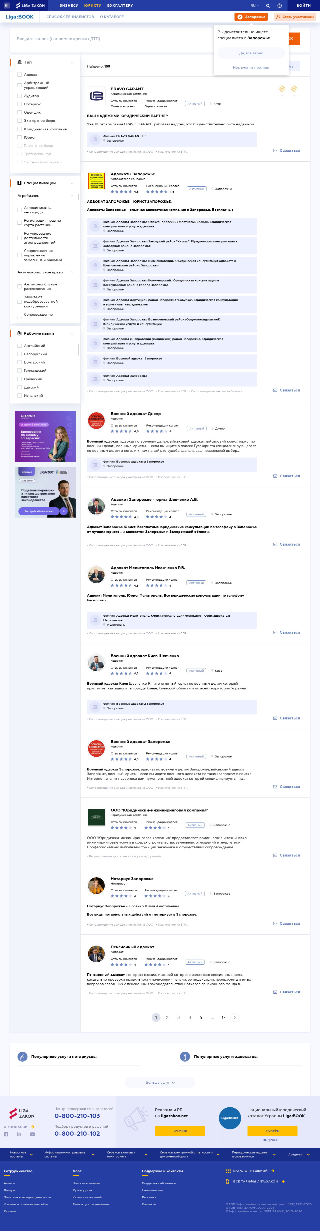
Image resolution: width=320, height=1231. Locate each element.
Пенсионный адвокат (132, 947)
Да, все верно (251, 53)
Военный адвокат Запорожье (140, 741)
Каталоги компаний (87, 1197)
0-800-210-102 (77, 1134)
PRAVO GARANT (127, 89)
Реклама (10, 1211)
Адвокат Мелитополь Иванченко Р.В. (148, 567)
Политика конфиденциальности (27, 1197)
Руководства (82, 1190)
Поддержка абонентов (159, 1183)
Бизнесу (69, 6)
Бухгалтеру (120, 6)
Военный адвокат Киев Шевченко (145, 655)
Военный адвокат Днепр (136, 413)
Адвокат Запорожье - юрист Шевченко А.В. (154, 499)
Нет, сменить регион (251, 68)
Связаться (290, 150)
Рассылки (149, 1197)
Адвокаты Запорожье (133, 174)
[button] (7, 6)
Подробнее (272, 1140)
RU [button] (253, 6)
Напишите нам (152, 1190)
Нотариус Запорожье (132, 878)
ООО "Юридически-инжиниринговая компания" (159, 810)
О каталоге (112, 17)
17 (224, 1017)
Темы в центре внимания (91, 1204)
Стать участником (298, 17)
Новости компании (86, 1183)
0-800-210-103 (77, 1116)
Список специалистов (70, 17)
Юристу (92, 6)
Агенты (9, 1183)
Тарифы (180, 1130)
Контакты (149, 1204)
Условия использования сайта (26, 1204)
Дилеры (10, 1190)
